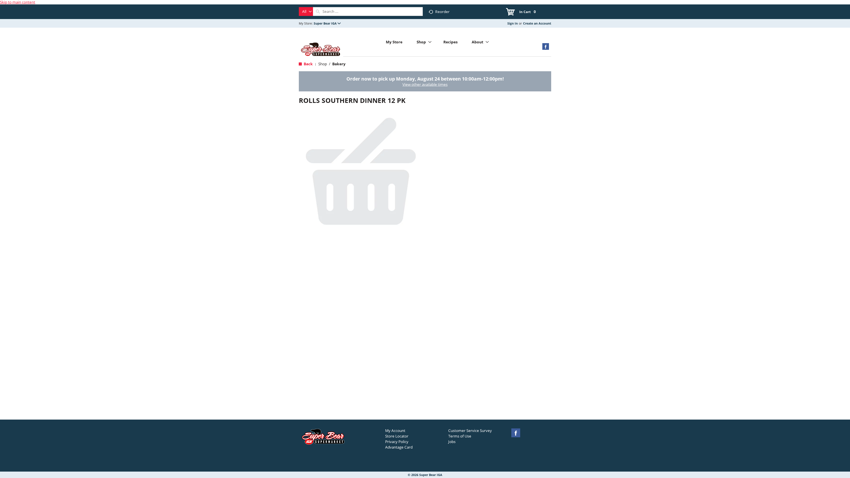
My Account (395, 430)
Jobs (452, 441)
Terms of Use (459, 436)
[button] (327, 23)
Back (308, 63)
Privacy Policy (396, 441)
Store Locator (396, 436)
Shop (322, 63)
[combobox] (306, 11)
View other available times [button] (425, 84)
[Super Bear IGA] (321, 49)
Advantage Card (399, 447)
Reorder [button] (442, 11)
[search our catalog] (318, 11)
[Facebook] (545, 47)
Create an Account (537, 23)
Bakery (339, 63)
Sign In (512, 23)
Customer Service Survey (470, 430)
